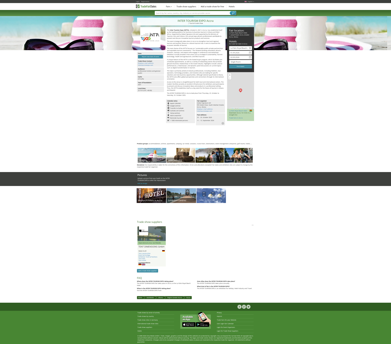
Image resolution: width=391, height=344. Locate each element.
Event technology (144, 255)
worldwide (150, 298)
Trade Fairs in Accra (236, 118)
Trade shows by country (145, 316)
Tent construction (144, 253)
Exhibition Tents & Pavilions (147, 257)
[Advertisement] (195, 136)
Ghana (160, 298)
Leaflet (232, 108)
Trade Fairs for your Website (226, 320)
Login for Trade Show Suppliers (227, 331)
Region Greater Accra (174, 298)
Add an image (142, 183)
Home (140, 298)
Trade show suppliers (186, 6)
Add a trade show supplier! (147, 271)
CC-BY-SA (252, 108)
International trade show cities (147, 324)
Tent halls (141, 259)
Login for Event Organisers (226, 327)
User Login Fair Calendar (225, 324)
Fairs (168, 6)
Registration (145, 1)
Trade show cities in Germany (147, 320)
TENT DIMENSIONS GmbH (151, 246)
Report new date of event (150, 57)
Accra (188, 298)
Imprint (219, 316)
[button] (240, 90)
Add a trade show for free (212, 6)
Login (138, 1)
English (250, 1)
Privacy (219, 313)
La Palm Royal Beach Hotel (238, 111)
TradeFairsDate (146, 6)
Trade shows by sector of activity (148, 313)
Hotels (232, 6)
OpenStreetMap (242, 108)
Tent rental (142, 260)
